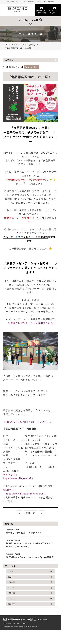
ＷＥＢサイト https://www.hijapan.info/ (18, 476)
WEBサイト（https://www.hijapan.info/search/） (25, 492)
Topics (14, 44)
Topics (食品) (28, 44)
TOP (5, 44)
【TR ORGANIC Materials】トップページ (27, 422)
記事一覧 (30, 513)
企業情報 (43, 620)
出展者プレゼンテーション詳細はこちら (30, 323)
